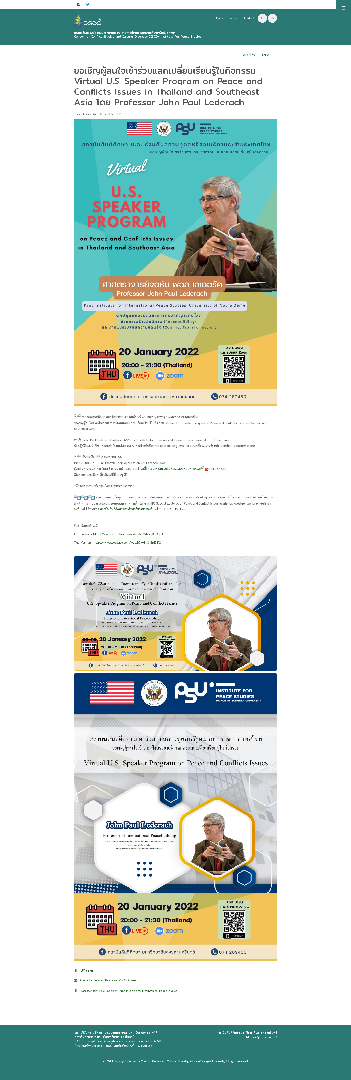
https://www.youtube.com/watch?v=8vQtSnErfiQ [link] (127, 542)
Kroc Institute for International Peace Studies (148, 991)
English (265, 55)
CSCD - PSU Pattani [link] (172, 509)
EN (272, 18)
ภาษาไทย (249, 55)
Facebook (78, 4)
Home (220, 18)
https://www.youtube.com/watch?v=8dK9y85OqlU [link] (128, 534)
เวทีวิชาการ (86, 971)
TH (262, 18)
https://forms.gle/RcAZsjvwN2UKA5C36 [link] (173, 468)
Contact (249, 18)
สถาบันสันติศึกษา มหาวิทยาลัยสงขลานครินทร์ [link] (129, 509)
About (234, 18)
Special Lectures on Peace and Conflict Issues (109, 980)
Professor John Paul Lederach (99, 991)
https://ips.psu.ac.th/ (261, 1037)
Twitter (87, 4)
